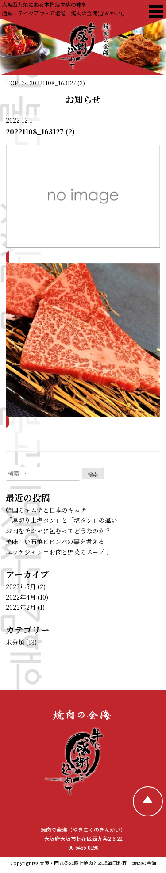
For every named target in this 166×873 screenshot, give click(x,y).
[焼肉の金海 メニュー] (156, 11)
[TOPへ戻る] (148, 801)
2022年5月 (21, 586)
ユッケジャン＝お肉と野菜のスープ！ (58, 552)
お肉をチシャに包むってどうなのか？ (58, 530)
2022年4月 (21, 597)
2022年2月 (21, 607)
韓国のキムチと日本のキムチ (46, 509)
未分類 (15, 642)
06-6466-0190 (83, 847)
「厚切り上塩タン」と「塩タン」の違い (61, 520)
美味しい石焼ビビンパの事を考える (55, 541)
